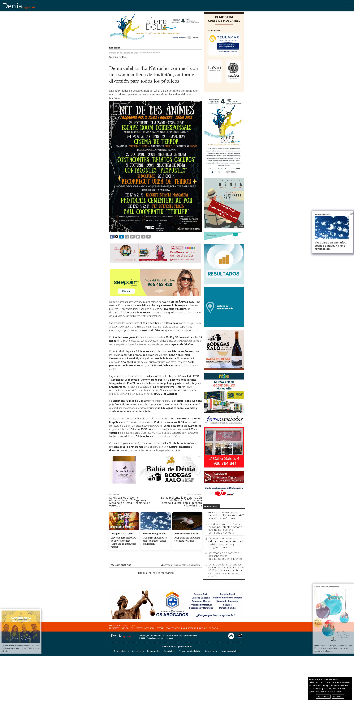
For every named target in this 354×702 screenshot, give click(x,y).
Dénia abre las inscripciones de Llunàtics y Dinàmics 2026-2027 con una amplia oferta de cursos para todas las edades (226, 570)
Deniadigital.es (153, 651)
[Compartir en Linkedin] (121, 236)
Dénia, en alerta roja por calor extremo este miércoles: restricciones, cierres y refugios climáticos (225, 543)
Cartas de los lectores (131, 628)
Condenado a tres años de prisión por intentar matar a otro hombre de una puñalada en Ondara (225, 528)
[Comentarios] (138, 236)
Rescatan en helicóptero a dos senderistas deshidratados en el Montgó (225, 556)
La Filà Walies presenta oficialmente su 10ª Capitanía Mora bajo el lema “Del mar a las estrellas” (129, 501)
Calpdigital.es (138, 651)
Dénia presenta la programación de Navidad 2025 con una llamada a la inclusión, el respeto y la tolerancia (181, 501)
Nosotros (191, 628)
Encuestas (114, 628)
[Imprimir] (127, 236)
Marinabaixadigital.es (230, 651)
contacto (213, 628)
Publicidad (202, 628)
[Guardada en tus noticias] (132, 236)
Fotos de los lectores (154, 628)
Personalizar (338, 696)
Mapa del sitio (191, 635)
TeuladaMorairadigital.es (190, 651)
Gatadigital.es (170, 651)
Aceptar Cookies (323, 696)
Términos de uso (158, 635)
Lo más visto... (211, 506)
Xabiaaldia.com (211, 651)
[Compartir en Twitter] (116, 236)
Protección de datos (175, 635)
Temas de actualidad (175, 628)
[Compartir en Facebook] (112, 236)
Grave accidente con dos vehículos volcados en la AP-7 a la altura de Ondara (226, 515)
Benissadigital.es (121, 651)
